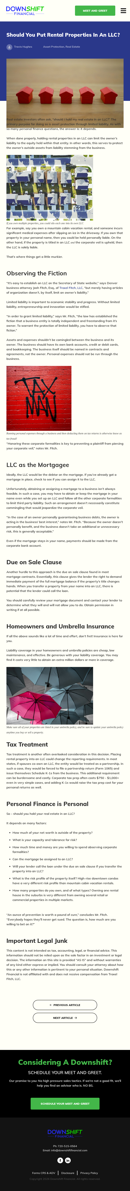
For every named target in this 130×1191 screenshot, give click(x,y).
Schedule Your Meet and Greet (65, 1103)
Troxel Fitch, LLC (71, 288)
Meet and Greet (95, 10)
